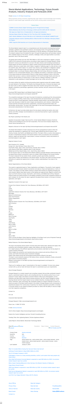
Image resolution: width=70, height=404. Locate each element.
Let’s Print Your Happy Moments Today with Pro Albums (23, 375)
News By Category (35, 383)
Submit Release (24, 2)
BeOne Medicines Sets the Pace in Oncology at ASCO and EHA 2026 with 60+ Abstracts (32, 30)
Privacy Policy (12, 386)
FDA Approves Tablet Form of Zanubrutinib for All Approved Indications (27, 32)
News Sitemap (34, 391)
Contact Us (12, 394)
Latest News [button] (14, 2)
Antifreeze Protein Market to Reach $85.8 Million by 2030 (24, 351)
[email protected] (17, 307)
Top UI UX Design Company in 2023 (18, 353)
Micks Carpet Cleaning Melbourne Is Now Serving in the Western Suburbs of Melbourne (31, 363)
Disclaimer (37, 326)
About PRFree (12, 383)
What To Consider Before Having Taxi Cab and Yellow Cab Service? (26, 349)
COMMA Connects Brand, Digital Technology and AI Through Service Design (29, 27)
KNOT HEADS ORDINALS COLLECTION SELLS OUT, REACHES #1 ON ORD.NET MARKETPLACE (33, 36)
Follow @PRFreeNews (58, 391)
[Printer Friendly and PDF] (55, 327)
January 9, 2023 (17, 16)
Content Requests (55, 326)
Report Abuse (44, 326)
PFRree (4, 2)
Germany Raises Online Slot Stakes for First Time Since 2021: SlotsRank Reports (30, 34)
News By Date (34, 386)
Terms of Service (13, 388)
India (23, 336)
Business (24, 337)
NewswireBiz (55, 388)
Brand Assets (12, 391)
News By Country (35, 388)
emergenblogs (26, 16)
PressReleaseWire (57, 386)
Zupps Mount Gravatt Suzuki (16, 365)
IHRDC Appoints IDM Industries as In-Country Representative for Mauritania (28, 42)
